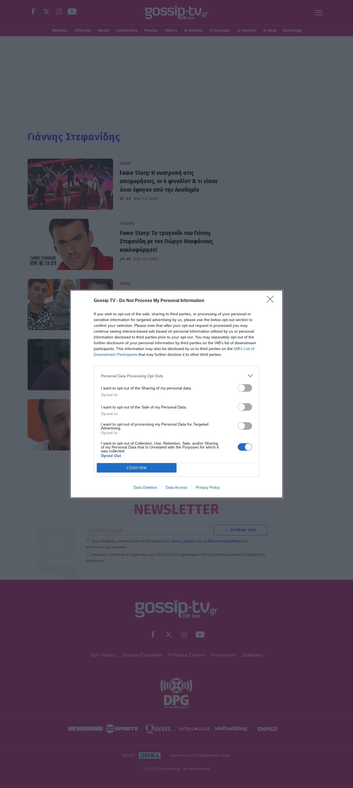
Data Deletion (145, 487)
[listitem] (176, 376)
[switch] (245, 388)
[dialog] (176, 394)
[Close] (272, 301)
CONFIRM (137, 468)
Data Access (176, 487)
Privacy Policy (208, 487)
